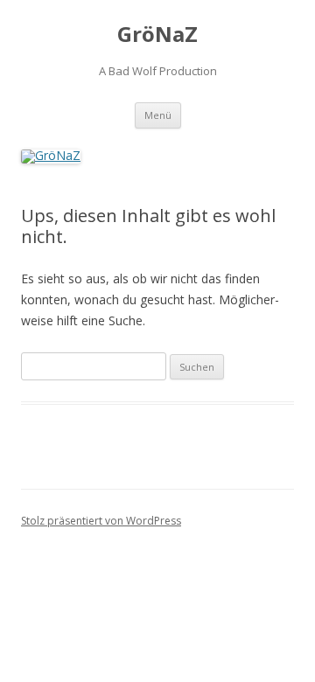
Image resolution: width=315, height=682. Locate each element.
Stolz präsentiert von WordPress (101, 520)
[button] (37, 56)
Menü (158, 115)
